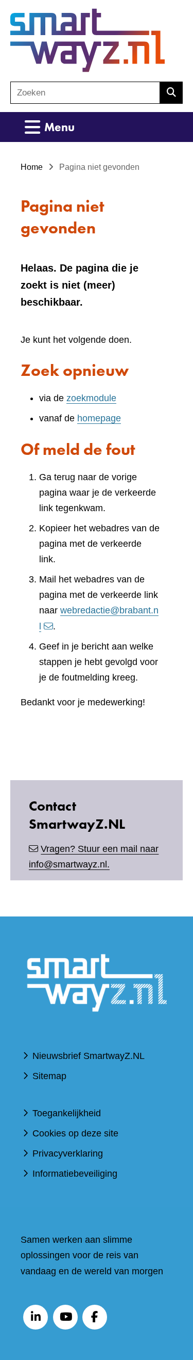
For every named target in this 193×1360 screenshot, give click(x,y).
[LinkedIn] (35, 1317)
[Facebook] (94, 1317)
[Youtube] (65, 1317)
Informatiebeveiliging (74, 1173)
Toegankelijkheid (66, 1113)
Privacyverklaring (67, 1153)
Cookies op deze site (75, 1133)
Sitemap (49, 1076)
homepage (99, 418)
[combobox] (85, 93)
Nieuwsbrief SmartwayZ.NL (88, 1056)
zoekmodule (91, 398)
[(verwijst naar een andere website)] (96, 1024)
